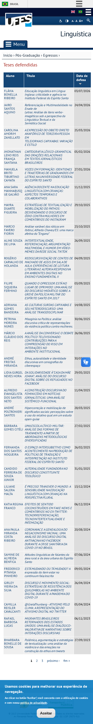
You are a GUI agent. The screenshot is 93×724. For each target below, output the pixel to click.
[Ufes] (19, 17)
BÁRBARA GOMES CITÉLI (13, 427)
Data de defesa (82, 78)
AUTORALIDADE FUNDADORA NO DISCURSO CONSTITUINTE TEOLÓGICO (46, 472)
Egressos (50, 55)
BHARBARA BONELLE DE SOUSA (12, 643)
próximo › (53, 661)
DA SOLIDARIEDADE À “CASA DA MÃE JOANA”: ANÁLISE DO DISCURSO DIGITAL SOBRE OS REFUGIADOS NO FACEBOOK (48, 378)
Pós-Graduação (28, 55)
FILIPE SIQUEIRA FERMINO (10, 287)
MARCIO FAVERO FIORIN (9, 230)
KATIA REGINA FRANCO (13, 506)
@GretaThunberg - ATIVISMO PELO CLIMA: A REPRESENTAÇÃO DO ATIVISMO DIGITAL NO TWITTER (47, 608)
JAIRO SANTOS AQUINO (9, 108)
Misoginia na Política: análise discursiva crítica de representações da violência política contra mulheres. (49, 322)
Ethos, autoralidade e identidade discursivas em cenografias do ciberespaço (45, 362)
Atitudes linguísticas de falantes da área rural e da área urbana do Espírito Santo (49, 558)
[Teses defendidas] (80, 12)
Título (30, 76)
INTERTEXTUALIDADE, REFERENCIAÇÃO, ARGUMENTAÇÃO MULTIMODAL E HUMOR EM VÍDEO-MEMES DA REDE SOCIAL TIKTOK (48, 246)
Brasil (14, 4)
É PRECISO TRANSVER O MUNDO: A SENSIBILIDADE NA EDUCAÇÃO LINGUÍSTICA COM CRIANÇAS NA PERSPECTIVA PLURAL (48, 492)
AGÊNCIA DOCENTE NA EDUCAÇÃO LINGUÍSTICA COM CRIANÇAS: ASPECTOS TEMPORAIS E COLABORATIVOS (47, 192)
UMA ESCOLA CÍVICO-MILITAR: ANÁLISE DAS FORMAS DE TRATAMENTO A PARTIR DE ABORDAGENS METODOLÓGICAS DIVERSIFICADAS (46, 433)
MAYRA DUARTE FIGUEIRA (10, 208)
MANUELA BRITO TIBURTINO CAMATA (11, 174)
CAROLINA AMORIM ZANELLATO (12, 134)
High (66, 21)
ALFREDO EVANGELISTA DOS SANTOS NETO (13, 395)
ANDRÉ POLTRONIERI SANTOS (13, 411)
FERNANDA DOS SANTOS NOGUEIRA (13, 451)
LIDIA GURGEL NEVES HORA (13, 374)
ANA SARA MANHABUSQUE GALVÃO (13, 190)
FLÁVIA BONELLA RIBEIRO (10, 94)
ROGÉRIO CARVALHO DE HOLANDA (13, 262)
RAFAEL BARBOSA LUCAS (10, 622)
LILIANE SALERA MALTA (9, 490)
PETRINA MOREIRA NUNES (10, 322)
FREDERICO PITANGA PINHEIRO (12, 572)
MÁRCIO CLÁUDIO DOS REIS (13, 337)
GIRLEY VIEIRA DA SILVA (10, 586)
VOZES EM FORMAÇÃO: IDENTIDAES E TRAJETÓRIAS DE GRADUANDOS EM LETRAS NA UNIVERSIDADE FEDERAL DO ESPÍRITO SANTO (49, 174)
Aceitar (46, 713)
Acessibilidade (61, 20)
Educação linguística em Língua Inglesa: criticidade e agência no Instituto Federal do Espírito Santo (46, 94)
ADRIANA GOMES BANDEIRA (11, 308)
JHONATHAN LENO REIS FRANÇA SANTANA (12, 157)
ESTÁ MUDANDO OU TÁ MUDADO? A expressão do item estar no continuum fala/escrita (47, 572)
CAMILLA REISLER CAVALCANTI (12, 608)
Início (7, 55)
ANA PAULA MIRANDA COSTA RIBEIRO (11, 535)
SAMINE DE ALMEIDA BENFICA (11, 558)
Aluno (10, 76)
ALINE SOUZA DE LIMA (13, 242)
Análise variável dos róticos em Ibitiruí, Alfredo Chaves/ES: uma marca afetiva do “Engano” (49, 230)
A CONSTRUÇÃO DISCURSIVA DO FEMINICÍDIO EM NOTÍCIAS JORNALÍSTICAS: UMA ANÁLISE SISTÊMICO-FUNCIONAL (45, 395)
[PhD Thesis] (73, 12)
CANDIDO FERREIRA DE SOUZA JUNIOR (13, 474)
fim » (66, 661)
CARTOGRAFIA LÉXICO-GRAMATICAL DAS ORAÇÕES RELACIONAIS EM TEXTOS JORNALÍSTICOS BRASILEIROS (48, 157)
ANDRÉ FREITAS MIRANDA (10, 362)
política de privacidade (33, 702)
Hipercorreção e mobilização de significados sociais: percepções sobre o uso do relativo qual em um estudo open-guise (49, 413)
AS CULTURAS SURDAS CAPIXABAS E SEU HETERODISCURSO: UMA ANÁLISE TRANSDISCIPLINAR (48, 308)
